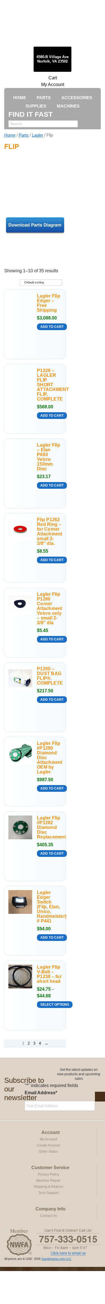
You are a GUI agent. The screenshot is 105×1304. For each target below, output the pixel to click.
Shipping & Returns (48, 1186)
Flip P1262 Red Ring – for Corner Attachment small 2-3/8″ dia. (49, 531)
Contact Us (48, 1215)
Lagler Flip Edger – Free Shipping (48, 303)
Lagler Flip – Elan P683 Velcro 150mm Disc (48, 457)
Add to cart (52, 327)
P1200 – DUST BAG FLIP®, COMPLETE (49, 675)
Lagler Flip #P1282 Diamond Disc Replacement (49, 827)
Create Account (48, 1145)
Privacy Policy (48, 1174)
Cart (52, 77)
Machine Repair (48, 1180)
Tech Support (48, 1193)
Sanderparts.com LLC (56, 1258)
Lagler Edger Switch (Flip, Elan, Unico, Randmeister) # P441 (49, 906)
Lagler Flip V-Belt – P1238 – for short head (49, 974)
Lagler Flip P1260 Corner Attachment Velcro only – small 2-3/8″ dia (49, 608)
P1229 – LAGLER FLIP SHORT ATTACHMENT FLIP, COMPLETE (49, 384)
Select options (54, 1005)
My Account (52, 84)
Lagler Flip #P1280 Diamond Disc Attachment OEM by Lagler (49, 757)
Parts (24, 135)
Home (9, 135)
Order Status (48, 1151)
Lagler (37, 135)
